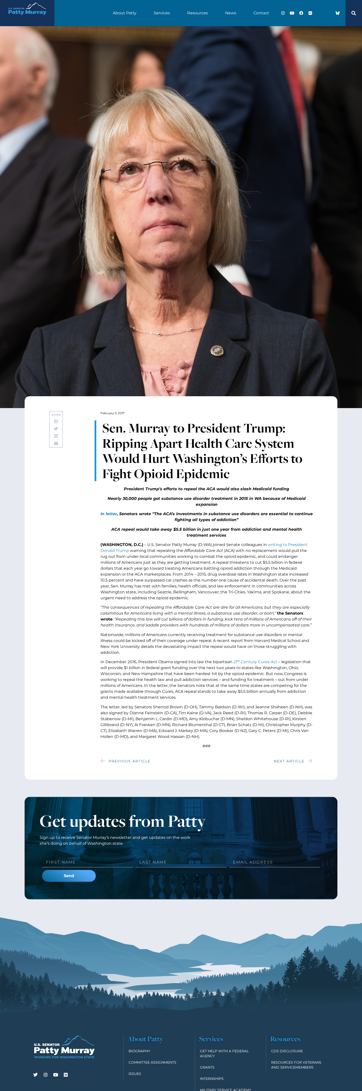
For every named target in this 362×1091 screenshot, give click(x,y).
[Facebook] (301, 13)
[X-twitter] (319, 13)
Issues (135, 1074)
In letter (108, 513)
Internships (212, 1078)
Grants (207, 1067)
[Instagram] (283, 13)
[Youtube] (292, 13)
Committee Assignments (152, 1062)
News (230, 13)
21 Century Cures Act (255, 661)
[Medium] (65, 1074)
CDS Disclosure (287, 1051)
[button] (353, 13)
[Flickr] (310, 13)
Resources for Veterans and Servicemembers (296, 1065)
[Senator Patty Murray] (27, 18)
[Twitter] (35, 1074)
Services (162, 13)
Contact (261, 13)
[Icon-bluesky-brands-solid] (338, 13)
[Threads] (328, 13)
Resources (197, 13)
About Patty (124, 13)
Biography (139, 1051)
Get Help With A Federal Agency (224, 1053)
